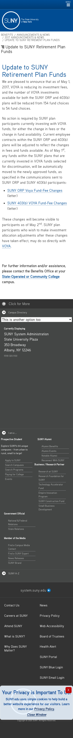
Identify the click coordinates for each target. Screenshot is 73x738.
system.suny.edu (33, 590)
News (43, 605)
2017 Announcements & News (24, 37)
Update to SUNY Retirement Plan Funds (32, 40)
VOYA (6, 246)
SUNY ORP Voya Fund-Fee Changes (34, 190)
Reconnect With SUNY (53, 460)
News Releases (16, 558)
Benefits (7, 35)
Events (8, 478)
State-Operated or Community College (31, 276)
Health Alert (48, 646)
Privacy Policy (44, 709)
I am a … (12, 432)
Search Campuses (14, 464)
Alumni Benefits (50, 446)
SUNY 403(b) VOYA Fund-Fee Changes (37, 203)
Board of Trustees (52, 636)
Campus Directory (17, 312)
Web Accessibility (52, 626)
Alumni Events (49, 450)
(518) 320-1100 (10, 356)
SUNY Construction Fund (51, 501)
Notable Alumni (49, 455)
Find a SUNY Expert (18, 553)
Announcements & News (33, 35)
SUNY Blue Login (51, 667)
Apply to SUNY (12, 460)
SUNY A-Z (13, 573)
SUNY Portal (48, 657)
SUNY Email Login (52, 677)
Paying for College (14, 474)
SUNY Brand (14, 562)
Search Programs (14, 469)
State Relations (16, 528)
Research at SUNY (48, 471)
